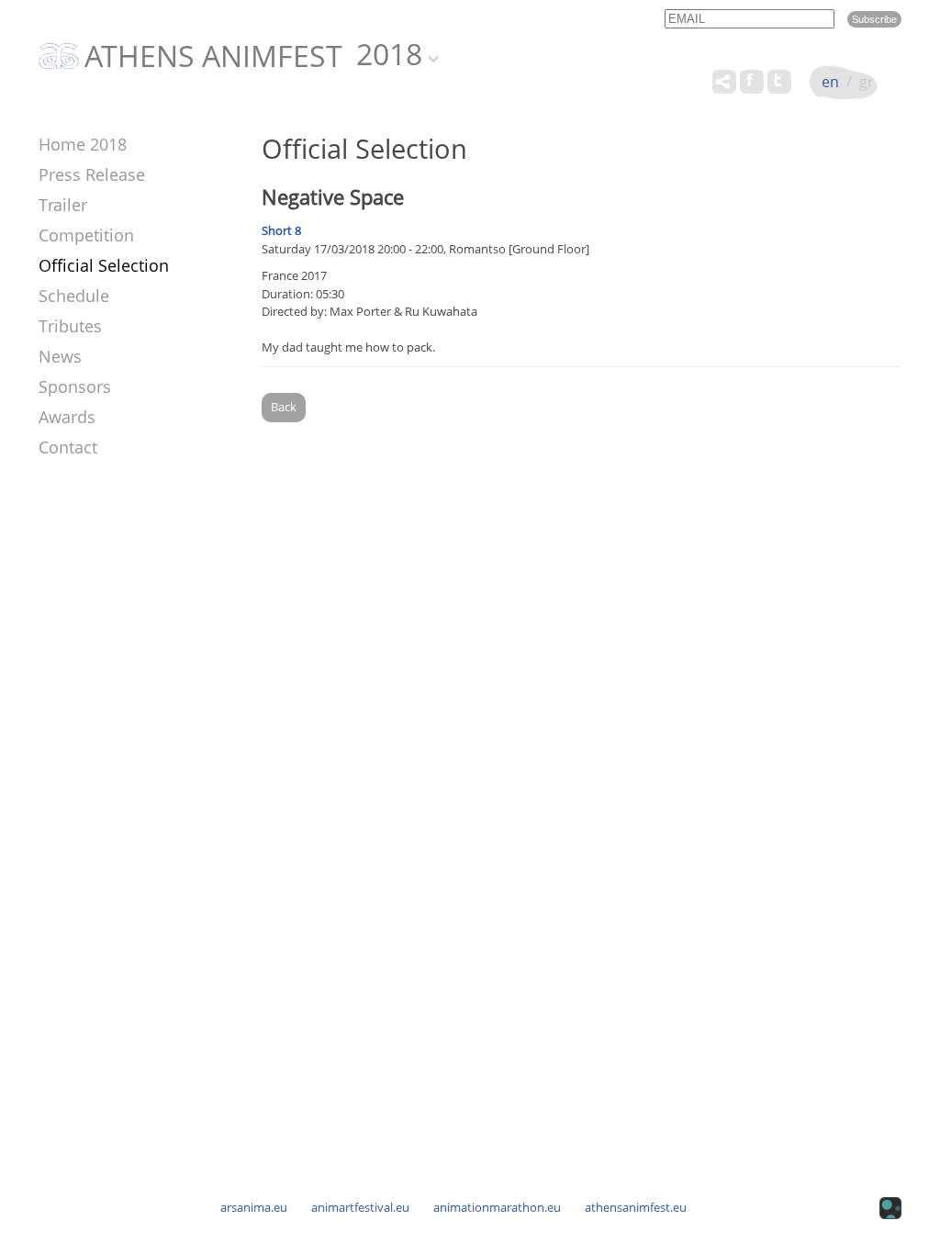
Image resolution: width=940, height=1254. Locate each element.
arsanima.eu (253, 1207)
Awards (67, 417)
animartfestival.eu (360, 1207)
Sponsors (75, 386)
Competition (86, 235)
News (60, 356)
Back (284, 406)
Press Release (92, 174)
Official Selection (104, 265)
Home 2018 (83, 144)
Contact (68, 447)
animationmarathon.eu (497, 1207)
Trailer (63, 205)
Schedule (74, 296)
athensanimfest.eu (636, 1207)
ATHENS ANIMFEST (213, 57)
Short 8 (281, 230)
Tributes (70, 326)
